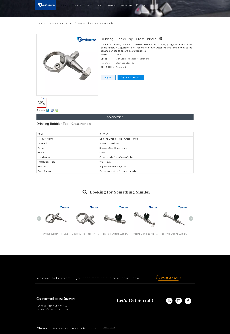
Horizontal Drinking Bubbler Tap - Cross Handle (144, 234)
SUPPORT (89, 5)
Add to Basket (133, 77)
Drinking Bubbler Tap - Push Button (85, 234)
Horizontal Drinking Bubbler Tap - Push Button (115, 234)
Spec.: (104, 59)
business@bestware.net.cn (52, 309)
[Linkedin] (178, 301)
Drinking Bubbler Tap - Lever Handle (55, 234)
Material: (105, 63)
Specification (115, 117)
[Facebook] (188, 301)
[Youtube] (169, 301)
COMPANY (111, 5)
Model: (104, 54)
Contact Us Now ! (168, 277)
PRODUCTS (76, 5)
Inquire (108, 77)
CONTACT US (126, 5)
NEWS (100, 5)
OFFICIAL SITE (144, 5)
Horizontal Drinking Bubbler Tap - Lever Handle (174, 234)
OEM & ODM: (107, 67)
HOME (64, 5)
